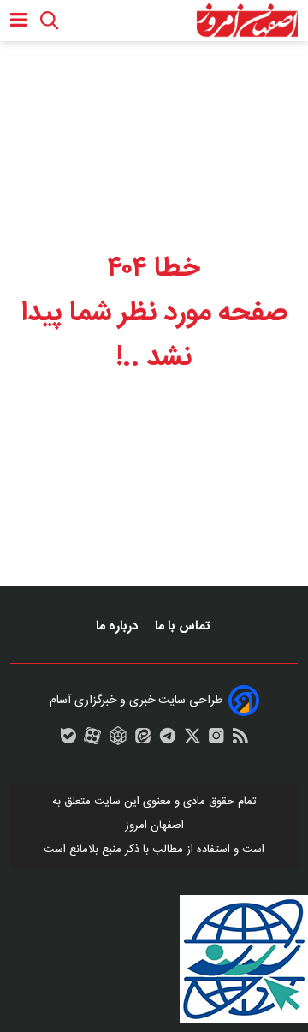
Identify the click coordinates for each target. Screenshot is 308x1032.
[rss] (240, 740)
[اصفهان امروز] (247, 20)
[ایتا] (143, 740)
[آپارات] (92, 740)
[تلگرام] (167, 740)
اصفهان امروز (154, 825)
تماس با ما (184, 626)
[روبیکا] (118, 740)
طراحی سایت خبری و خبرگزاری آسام (136, 700)
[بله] (68, 740)
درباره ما (118, 626)
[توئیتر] (192, 740)
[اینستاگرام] (216, 740)
